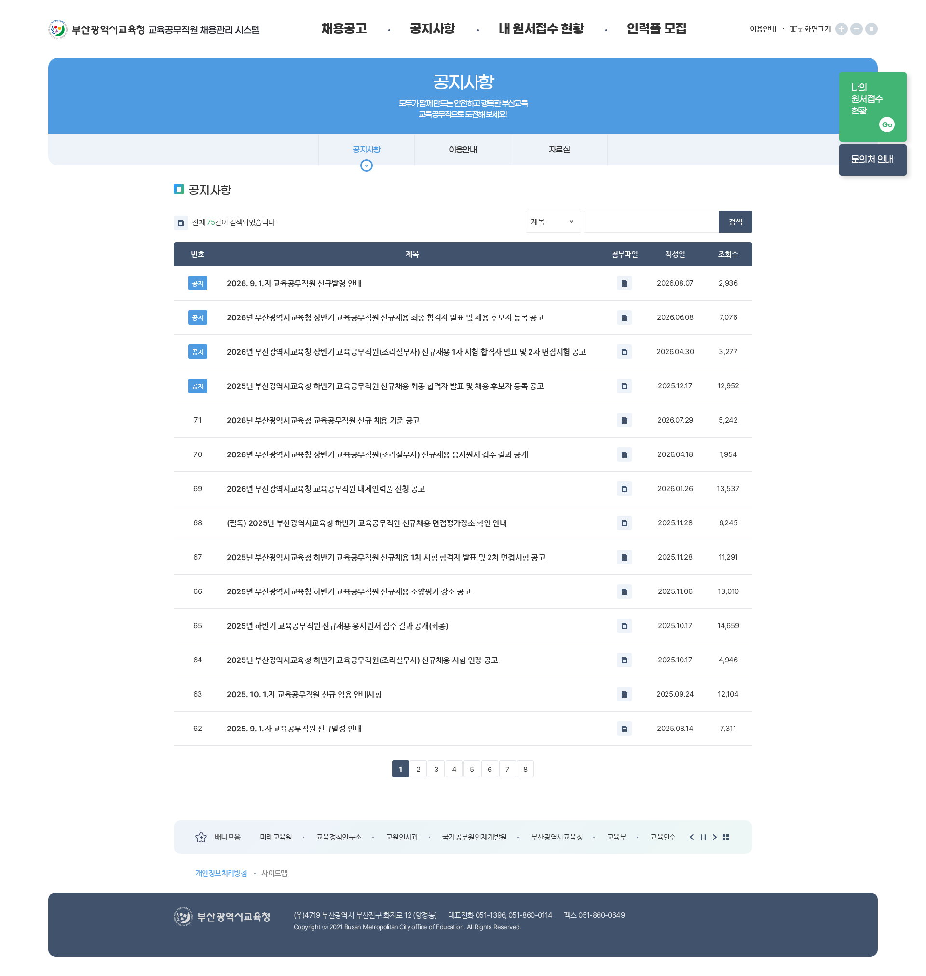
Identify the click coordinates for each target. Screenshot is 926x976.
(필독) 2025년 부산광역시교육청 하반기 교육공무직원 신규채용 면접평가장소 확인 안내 (367, 523)
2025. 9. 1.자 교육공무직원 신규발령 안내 (294, 728)
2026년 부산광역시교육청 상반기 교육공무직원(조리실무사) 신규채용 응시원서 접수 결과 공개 (377, 454)
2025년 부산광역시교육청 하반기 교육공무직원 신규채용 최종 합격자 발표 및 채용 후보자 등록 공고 (385, 386)
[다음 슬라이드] (715, 837)
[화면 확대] (841, 29)
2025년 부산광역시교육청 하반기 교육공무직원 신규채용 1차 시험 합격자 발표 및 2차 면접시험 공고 (386, 557)
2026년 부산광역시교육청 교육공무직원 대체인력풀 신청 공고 (326, 489)
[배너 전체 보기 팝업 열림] (726, 837)
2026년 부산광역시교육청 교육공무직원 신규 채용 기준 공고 (323, 420)
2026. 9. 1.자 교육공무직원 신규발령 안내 (294, 283)
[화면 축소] (856, 29)
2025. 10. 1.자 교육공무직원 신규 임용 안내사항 (304, 694)
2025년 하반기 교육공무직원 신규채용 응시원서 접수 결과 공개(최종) (337, 626)
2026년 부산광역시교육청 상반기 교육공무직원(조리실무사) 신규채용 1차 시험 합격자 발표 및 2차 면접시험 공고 (406, 352)
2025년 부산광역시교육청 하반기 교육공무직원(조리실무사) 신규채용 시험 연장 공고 (362, 660)
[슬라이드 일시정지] (703, 837)
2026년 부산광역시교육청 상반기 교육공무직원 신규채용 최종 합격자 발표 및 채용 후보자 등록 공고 (385, 317)
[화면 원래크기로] (871, 29)
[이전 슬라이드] (692, 837)
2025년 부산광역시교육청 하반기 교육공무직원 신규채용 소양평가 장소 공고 (349, 591)
